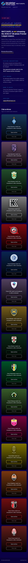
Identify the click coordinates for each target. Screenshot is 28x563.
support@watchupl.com (9, 100)
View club (14, 136)
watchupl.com (23, 560)
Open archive (14, 132)
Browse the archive (7, 51)
